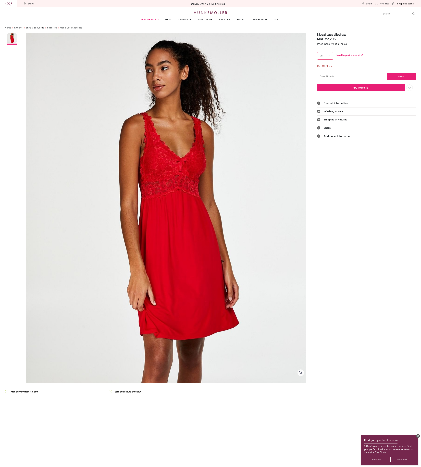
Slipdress (52, 27)
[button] (418, 436)
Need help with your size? (349, 55)
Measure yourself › (402, 459)
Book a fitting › (376, 459)
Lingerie (18, 27)
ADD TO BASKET (361, 87)
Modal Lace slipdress (71, 27)
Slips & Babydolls (35, 27)
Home (8, 27)
